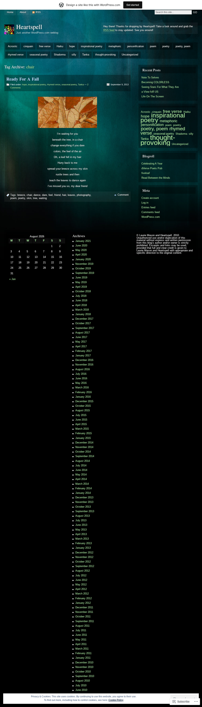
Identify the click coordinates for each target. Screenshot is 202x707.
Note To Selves (150, 77)
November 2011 (84, 611)
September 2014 (84, 456)
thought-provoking (105, 54)
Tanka (85, 54)
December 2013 (84, 497)
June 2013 (81, 524)
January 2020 (83, 259)
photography (84, 194)
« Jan (12, 279)
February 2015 (83, 433)
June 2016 (81, 378)
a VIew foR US (149, 91)
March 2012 (82, 593)
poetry (165, 46)
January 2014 (83, 492)
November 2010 (84, 667)
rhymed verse (15, 54)
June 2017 (81, 337)
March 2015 (82, 428)
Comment (123, 194)
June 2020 (81, 245)
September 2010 (84, 676)
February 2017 (83, 350)
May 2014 (81, 474)
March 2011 (82, 648)
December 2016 (84, 360)
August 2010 (82, 680)
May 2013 (81, 529)
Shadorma (59, 54)
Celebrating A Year (151, 163)
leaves (71, 194)
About (23, 12)
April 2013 (81, 534)
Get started (132, 4)
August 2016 (82, 369)
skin (29, 198)
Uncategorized (130, 54)
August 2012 (82, 570)
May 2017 (81, 341)
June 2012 (81, 579)
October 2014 (83, 451)
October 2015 (83, 405)
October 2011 (83, 616)
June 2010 (81, 689)
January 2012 (83, 602)
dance (37, 194)
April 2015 (81, 424)
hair (64, 194)
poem (153, 46)
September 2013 (84, 511)
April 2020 (81, 254)
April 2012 (81, 589)
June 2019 (81, 277)
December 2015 (84, 401)
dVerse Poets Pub (151, 168)
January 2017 (83, 355)
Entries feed (148, 207)
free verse (44, 46)
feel (51, 194)
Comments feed (150, 212)
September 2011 (84, 621)
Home (10, 12)
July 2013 (80, 520)
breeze (21, 194)
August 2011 (82, 625)
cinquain (28, 46)
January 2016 (83, 396)
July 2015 (80, 415)
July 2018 (80, 295)
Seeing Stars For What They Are (160, 86)
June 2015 (81, 419)
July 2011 (80, 630)
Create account (150, 197)
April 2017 (81, 346)
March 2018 (82, 309)
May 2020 (81, 250)
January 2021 (83, 240)
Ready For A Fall (22, 79)
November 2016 (84, 364)
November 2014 (84, 447)
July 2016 (80, 373)
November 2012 (84, 557)
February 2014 (83, 488)
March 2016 (82, 387)
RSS (38, 12)
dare (44, 194)
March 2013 (82, 538)
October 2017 (83, 323)
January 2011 (83, 657)
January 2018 (83, 314)
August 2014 (82, 460)
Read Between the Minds (155, 177)
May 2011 (80, 639)
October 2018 (83, 291)
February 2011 (83, 653)
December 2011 (84, 607)
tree (35, 198)
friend (57, 194)
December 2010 (84, 662)
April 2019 (81, 286)
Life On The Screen (152, 96)
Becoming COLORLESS (155, 82)
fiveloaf (145, 173)
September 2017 (84, 328)
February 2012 (83, 598)
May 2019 (81, 282)
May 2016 (81, 382)
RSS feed (108, 30)
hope (72, 46)
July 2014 (80, 465)
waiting (43, 198)
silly (74, 54)
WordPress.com (150, 216)
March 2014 (82, 483)
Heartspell (29, 26)
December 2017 (84, 318)
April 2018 (81, 305)
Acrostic (12, 46)
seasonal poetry (39, 54)
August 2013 (82, 515)
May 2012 (81, 584)
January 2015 (83, 438)
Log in (144, 202)
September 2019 (84, 272)
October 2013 (83, 506)
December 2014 (84, 442)
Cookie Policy (115, 700)
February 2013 (83, 543)
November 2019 (84, 263)
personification (135, 46)
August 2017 (82, 332)
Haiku (60, 46)
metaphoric (114, 46)
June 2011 (81, 634)
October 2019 (83, 268)
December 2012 (84, 552)
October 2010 (83, 671)
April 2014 (81, 479)
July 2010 (80, 685)
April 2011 (81, 644)
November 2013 (84, 501)
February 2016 (83, 392)
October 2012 (83, 561)
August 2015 (82, 410)
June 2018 (81, 300)
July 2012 (80, 575)
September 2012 (84, 566)
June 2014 (81, 470)
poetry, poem (183, 46)
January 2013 (83, 547)
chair (29, 194)
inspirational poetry (91, 46)
